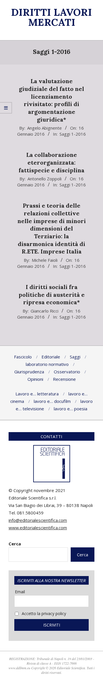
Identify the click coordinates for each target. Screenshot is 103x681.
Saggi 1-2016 (73, 134)
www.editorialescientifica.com (38, 527)
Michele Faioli (45, 260)
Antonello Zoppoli (44, 179)
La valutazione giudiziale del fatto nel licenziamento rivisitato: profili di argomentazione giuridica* (51, 100)
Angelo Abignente (44, 128)
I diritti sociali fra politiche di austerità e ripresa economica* (52, 294)
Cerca (15, 544)
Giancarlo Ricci (44, 311)
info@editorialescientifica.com (38, 520)
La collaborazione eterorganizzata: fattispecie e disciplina (51, 162)
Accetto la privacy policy (43, 613)
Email (20, 591)
